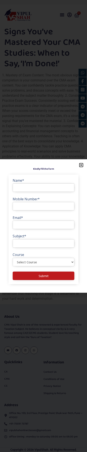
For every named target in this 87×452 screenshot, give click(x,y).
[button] (81, 165)
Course (18, 254)
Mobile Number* (26, 199)
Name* (18, 180)
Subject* (19, 236)
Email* (18, 217)
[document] (43, 226)
